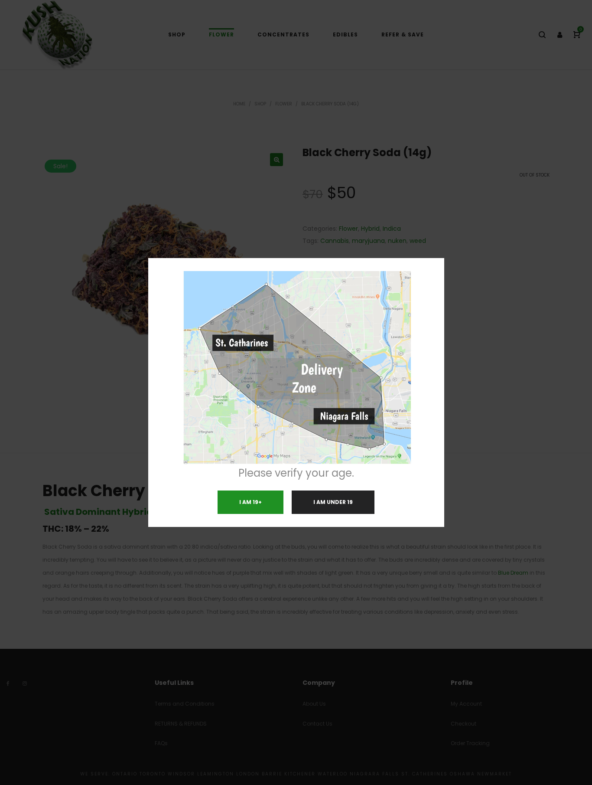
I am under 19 (333, 502)
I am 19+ (250, 502)
